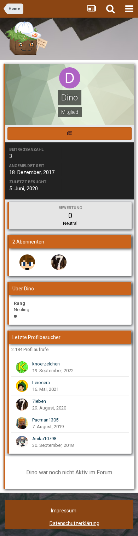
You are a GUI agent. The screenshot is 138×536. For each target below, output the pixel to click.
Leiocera (41, 382)
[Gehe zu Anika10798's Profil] (22, 442)
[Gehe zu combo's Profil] (27, 262)
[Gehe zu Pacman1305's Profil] (22, 423)
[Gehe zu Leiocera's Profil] (22, 386)
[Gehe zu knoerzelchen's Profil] (22, 367)
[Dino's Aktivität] (69, 133)
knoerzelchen (46, 363)
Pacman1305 (45, 420)
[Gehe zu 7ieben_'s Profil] (59, 262)
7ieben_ (40, 401)
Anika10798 (44, 438)
